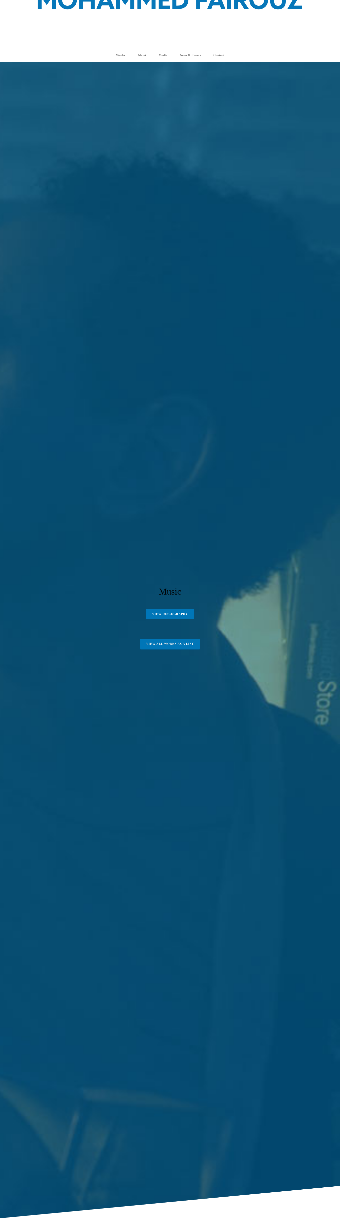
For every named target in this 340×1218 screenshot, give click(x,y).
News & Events (190, 55)
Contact (218, 55)
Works (120, 55)
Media (163, 55)
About (142, 55)
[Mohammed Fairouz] (170, 24)
